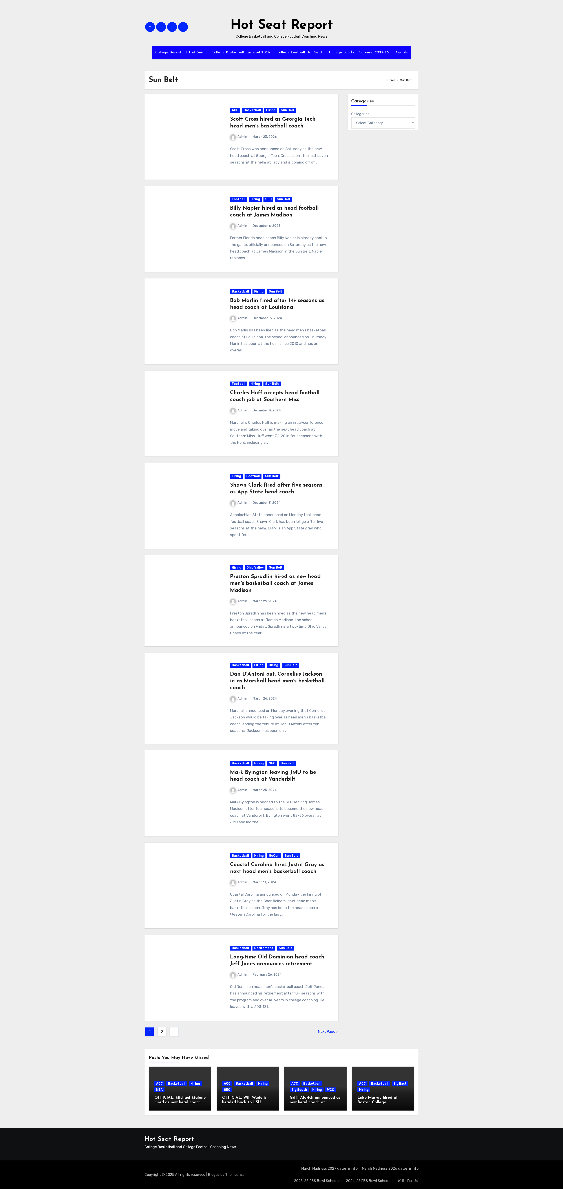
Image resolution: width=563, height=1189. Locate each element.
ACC (235, 110)
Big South (299, 1090)
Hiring (271, 110)
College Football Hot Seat (299, 52)
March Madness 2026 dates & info (390, 1168)
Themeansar (235, 1175)
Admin (242, 137)
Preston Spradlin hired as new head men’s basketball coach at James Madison (275, 583)
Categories (360, 114)
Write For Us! (408, 1181)
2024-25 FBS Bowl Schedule (369, 1181)
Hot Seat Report (281, 25)
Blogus (213, 1175)
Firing (258, 291)
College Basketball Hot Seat (180, 52)
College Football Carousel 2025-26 (359, 52)
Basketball (252, 110)
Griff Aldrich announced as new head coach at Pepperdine (315, 1102)
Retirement (263, 948)
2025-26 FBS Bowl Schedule (318, 1181)
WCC (330, 1090)
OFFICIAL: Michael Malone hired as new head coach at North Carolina (180, 1102)
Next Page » (328, 1031)
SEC (268, 199)
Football (238, 199)
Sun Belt (287, 110)
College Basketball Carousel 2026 (241, 52)
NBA (159, 1090)
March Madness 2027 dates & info (329, 1168)
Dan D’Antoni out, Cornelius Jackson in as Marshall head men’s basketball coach (277, 681)
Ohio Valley (255, 567)
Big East (400, 1083)
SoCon (274, 856)
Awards (401, 52)
